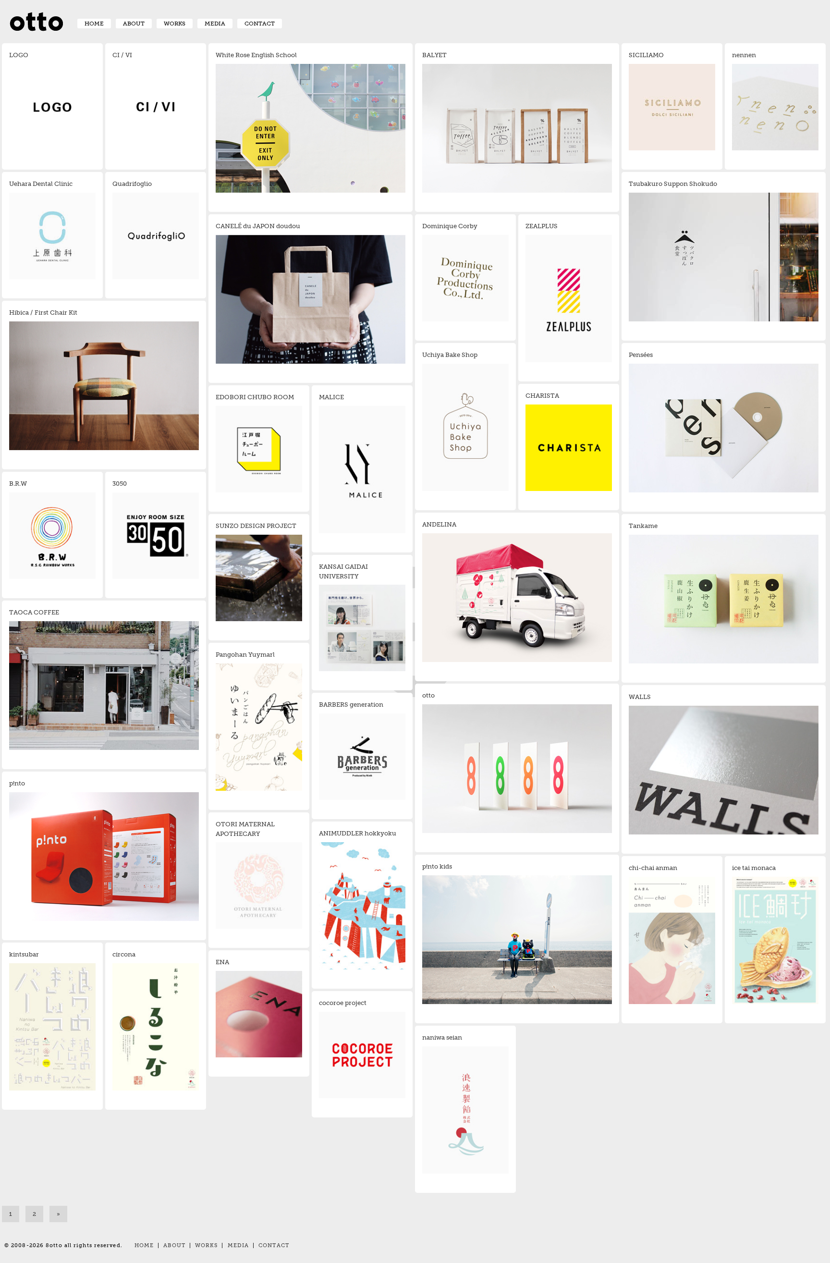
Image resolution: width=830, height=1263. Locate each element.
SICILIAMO (646, 55)
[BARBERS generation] (362, 798)
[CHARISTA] (568, 489)
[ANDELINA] (517, 660)
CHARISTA (542, 395)
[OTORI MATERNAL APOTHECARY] (259, 927)
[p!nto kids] (517, 1002)
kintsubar (24, 954)
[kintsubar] (52, 1089)
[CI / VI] (155, 149)
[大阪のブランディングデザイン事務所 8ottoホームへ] (36, 25)
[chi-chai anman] (672, 1002)
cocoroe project (342, 1002)
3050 (119, 483)
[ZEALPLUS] (568, 361)
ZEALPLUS (541, 226)
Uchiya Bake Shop (449, 354)
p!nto (17, 783)
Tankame (643, 525)
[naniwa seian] (465, 1172)
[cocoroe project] (362, 1097)
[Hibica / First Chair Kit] (104, 449)
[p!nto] (104, 919)
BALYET (434, 55)
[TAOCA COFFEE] (104, 748)
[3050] (155, 577)
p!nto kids (437, 866)
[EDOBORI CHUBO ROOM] (259, 491)
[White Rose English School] (310, 191)
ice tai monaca (754, 867)
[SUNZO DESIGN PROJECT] (259, 620)
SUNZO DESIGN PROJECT (256, 525)
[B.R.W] (52, 577)
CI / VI (122, 55)
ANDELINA (439, 524)
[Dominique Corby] (465, 320)
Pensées (641, 354)
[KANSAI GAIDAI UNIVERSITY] (362, 670)
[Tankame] (723, 662)
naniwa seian (442, 1037)
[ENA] (259, 1056)
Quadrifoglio (132, 183)
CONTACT (259, 23)
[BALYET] (517, 191)
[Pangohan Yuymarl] (259, 789)
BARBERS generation (351, 704)
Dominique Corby (449, 226)
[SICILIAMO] (672, 149)
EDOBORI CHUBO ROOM (255, 397)
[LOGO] (52, 149)
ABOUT (134, 23)
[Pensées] (723, 491)
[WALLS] (723, 833)
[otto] (517, 831)
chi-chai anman (653, 867)
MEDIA (215, 23)
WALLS (640, 696)
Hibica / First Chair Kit (43, 312)
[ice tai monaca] (775, 1002)
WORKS (174, 23)
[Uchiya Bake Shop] (465, 489)
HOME (94, 23)
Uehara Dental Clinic (41, 183)
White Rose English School (256, 55)
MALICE (331, 397)
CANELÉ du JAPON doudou (258, 226)
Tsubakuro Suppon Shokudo (673, 183)
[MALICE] (362, 532)
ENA (222, 962)
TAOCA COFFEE (34, 612)
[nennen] (775, 149)
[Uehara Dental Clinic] (52, 278)
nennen (744, 55)
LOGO (18, 55)
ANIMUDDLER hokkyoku (357, 833)
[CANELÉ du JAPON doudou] (310, 362)
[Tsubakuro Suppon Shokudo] (723, 320)
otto (428, 695)
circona (123, 954)
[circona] (155, 1089)
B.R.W (18, 483)
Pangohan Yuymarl (245, 654)
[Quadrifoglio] (155, 278)
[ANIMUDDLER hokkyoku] (362, 968)
